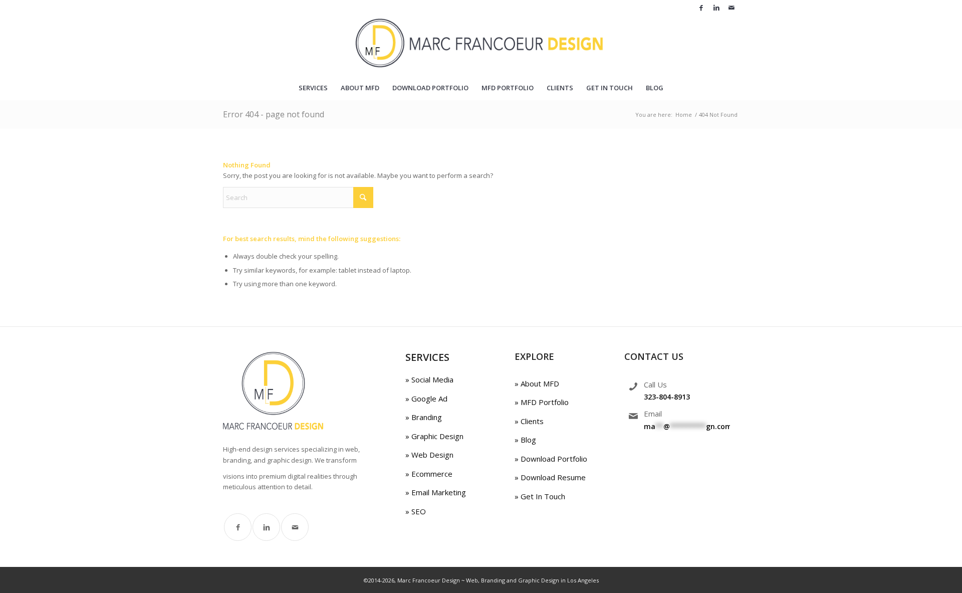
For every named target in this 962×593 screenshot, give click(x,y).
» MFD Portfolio (542, 402)
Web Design (431, 455)
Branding (425, 417)
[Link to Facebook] (701, 7)
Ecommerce (430, 474)
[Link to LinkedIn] (716, 7)
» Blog (525, 440)
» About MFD (537, 383)
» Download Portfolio (551, 459)
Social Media (431, 379)
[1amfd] (481, 45)
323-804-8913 (667, 397)
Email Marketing (437, 492)
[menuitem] (313, 87)
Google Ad (428, 398)
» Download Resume (550, 477)
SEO (417, 511)
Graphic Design (436, 436)
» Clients (529, 421)
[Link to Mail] (731, 7)
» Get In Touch (540, 496)
